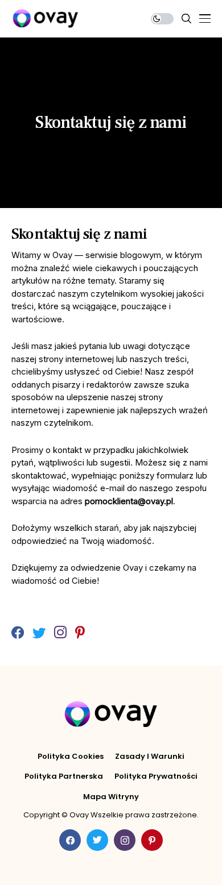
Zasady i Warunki (149, 756)
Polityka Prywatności (156, 776)
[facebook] (17, 633)
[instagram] (60, 633)
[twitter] (39, 633)
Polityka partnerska (63, 776)
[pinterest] (80, 633)
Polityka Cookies (71, 756)
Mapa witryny (111, 796)
